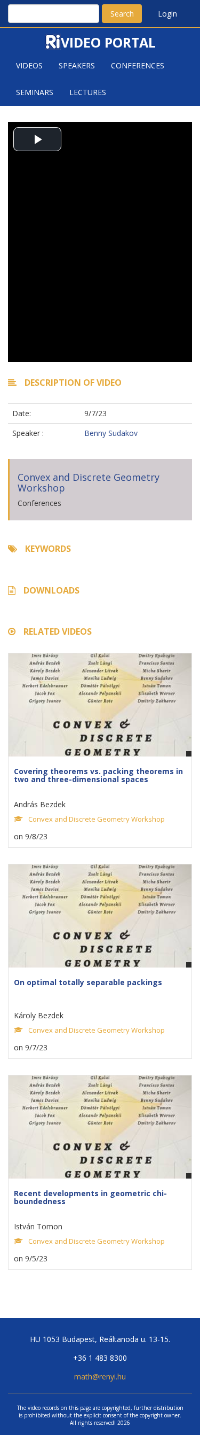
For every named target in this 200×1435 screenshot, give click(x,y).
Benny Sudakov (111, 433)
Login (167, 14)
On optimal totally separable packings (88, 982)
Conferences (137, 65)
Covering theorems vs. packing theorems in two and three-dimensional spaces (98, 775)
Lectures (87, 92)
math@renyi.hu (100, 1376)
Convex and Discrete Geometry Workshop (88, 482)
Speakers (77, 65)
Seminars (34, 92)
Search (122, 14)
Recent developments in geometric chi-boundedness (90, 1197)
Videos (29, 65)
